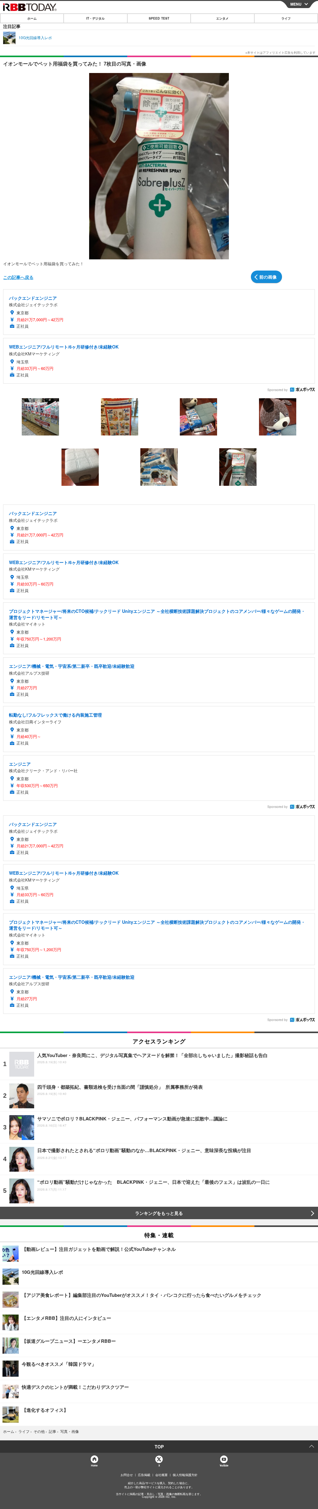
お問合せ (126, 1474)
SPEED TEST (159, 18)
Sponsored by (277, 390)
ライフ (286, 18)
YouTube (224, 1465)
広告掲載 (144, 1474)
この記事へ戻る (18, 277)
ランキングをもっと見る (159, 1213)
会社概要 (161, 1474)
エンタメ (222, 18)
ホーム (32, 18)
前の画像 (268, 277)
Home (94, 1465)
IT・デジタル (95, 18)
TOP (159, 1446)
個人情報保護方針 (185, 1474)
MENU (296, 4)
